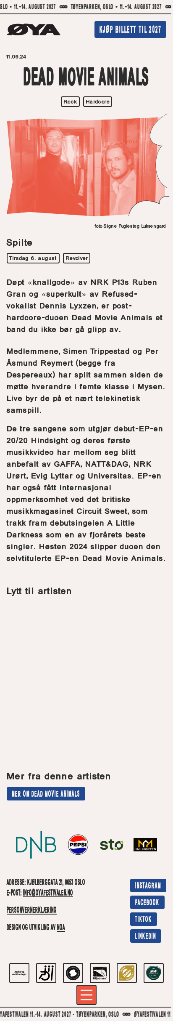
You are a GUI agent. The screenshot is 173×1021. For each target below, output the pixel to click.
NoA (61, 928)
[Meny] (86, 995)
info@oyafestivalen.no (48, 893)
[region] (86, 7)
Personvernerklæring (32, 911)
